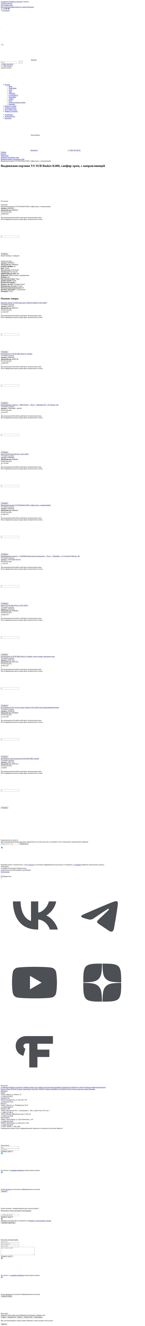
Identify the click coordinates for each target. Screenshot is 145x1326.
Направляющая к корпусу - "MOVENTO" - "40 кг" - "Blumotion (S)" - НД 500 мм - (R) (29, 405)
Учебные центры (6, 3)
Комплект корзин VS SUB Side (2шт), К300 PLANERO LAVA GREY (24, 303)
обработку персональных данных (40, 1221)
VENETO (12, 93)
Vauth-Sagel (12, 88)
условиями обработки (17, 1170)
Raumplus (12, 104)
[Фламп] (34, 1084)
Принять (4, 1324)
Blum (10, 86)
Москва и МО (28, 1317)
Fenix (10, 100)
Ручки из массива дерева (17, 102)
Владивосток (12, 1317)
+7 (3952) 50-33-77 (7, 1107)
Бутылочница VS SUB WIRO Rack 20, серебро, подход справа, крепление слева (28, 656)
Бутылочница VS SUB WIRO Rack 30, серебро (16, 354)
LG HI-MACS (13, 95)
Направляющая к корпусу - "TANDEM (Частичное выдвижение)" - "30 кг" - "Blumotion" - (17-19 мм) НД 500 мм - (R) (40, 556)
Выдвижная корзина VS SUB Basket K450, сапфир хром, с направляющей (26, 505)
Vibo (10, 92)
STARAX (13, 1089)
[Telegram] (102, 948)
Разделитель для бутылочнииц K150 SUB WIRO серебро (20, 758)
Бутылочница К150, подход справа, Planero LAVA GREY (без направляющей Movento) (30, 707)
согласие (31, 865)
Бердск (4, 1317)
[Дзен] (102, 1016)
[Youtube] (34, 1016)
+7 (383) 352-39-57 (7, 1125)
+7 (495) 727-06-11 (7, 1112)
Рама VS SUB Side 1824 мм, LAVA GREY (15, 454)
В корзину (4, 254)
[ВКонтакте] (34, 948)
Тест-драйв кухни (7, 5)
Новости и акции (21, 7)
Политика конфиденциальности (95, 1087)
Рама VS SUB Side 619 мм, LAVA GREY (14, 605)
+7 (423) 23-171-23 (7, 1101)
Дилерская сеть (10, 116)
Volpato (11, 99)
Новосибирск (38, 1317)
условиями (77, 865)
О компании (5, 1)
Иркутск (20, 1317)
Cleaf (10, 90)
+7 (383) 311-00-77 (7, 1096)
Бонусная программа (8, 7)
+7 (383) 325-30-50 (7, 64)
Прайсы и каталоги (15, 1)
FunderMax (12, 97)
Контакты (30, 7)
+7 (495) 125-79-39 (7, 1116)
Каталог (34, 60)
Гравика (20, 1089)
